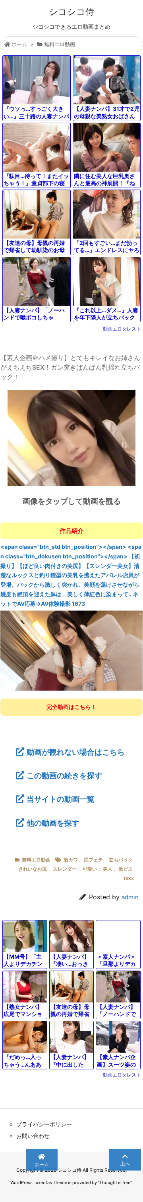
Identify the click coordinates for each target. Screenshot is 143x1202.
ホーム (19, 44)
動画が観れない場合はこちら (76, 752)
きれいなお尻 (32, 869)
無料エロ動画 (59, 44)
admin (130, 897)
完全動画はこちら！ (71, 706)
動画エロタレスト (122, 329)
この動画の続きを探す (64, 775)
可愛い (90, 869)
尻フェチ (93, 860)
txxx (129, 878)
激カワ (71, 860)
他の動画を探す (53, 823)
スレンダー (65, 869)
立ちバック (121, 860)
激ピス (125, 869)
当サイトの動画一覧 (61, 799)
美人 (107, 869)
